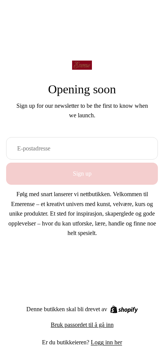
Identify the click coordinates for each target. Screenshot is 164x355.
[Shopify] (124, 309)
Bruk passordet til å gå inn (82, 324)
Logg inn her (106, 342)
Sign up (82, 173)
